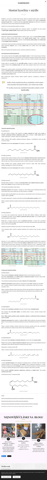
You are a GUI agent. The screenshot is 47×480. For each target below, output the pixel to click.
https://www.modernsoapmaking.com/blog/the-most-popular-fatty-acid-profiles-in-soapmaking (19, 403)
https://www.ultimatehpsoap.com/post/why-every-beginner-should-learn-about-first (17, 398)
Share (4, 456)
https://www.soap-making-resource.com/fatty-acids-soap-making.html (14, 401)
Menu (45, 1)
